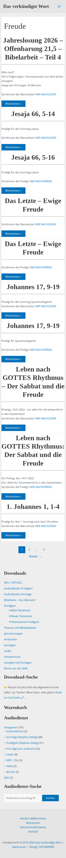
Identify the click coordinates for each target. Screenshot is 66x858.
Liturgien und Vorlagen (18, 662)
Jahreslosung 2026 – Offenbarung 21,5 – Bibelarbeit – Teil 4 (33, 48)
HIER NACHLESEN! (45, 94)
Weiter (35, 556)
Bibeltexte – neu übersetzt (19, 600)
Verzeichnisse (12, 657)
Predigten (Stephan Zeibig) (22, 743)
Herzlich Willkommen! (33, 818)
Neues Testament (21, 616)
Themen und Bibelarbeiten (20, 628)
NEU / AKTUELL (13, 582)
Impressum (33, 823)
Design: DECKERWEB (41, 847)
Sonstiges (10, 645)
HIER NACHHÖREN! (40, 181)
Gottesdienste (15, 731)
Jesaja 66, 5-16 (33, 157)
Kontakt (33, 831)
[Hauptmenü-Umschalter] (59, 6)
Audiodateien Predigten (18, 588)
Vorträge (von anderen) (20, 748)
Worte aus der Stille (16, 668)
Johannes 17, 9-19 (33, 287)
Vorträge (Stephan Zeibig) (21, 737)
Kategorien (10, 727)
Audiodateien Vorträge (18, 594)
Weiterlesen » (13, 104)
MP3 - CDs (12, 760)
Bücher (10, 772)
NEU (6, 777)
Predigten (10, 606)
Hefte (9, 766)
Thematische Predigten (25, 622)
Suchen (50, 798)
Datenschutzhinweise (33, 827)
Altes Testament (20, 610)
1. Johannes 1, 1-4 (33, 506)
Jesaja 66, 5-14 (33, 114)
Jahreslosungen (13, 633)
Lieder (8, 651)
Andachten (10, 639)
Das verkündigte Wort (26, 6)
